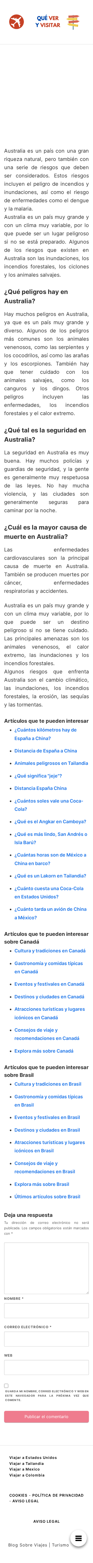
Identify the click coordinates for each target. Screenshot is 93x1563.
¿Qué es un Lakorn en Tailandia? (50, 875)
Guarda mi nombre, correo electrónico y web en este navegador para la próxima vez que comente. (47, 1396)
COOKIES (19, 1495)
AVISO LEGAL (25, 1501)
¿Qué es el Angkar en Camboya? (50, 821)
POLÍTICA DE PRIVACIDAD (58, 1495)
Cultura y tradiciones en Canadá (50, 950)
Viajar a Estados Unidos (33, 1457)
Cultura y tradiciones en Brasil (47, 1084)
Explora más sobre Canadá (43, 1051)
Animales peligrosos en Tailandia (51, 763)
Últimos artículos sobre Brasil (47, 1196)
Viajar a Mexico (24, 1469)
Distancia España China (40, 788)
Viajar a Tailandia (26, 1463)
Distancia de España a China (45, 750)
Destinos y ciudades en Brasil (47, 1130)
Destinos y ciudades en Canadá (49, 996)
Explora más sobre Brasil (41, 1184)
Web (8, 1355)
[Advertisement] (46, 93)
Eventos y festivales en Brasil (47, 1117)
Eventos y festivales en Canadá (49, 984)
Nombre (14, 1298)
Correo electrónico (28, 1327)
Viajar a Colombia (27, 1475)
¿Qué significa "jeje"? (38, 776)
